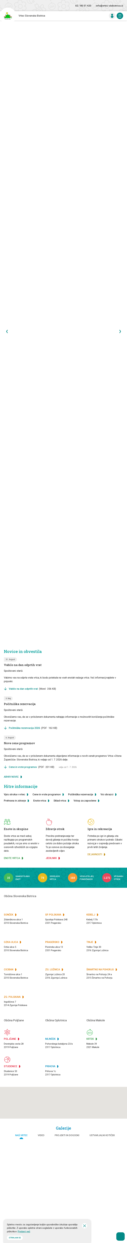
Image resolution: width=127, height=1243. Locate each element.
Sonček (8, 914)
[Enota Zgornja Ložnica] (21, 1207)
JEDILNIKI (51, 858)
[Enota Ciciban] (106, 1156)
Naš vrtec (21, 1135)
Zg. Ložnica (52, 969)
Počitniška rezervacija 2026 (33, 728)
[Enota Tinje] (106, 1207)
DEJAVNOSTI (95, 854)
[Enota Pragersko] (106, 1181)
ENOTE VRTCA (12, 858)
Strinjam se (15, 1238)
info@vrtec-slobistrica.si (109, 5)
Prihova (50, 1066)
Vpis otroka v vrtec (14, 794)
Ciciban (8, 969)
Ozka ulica (11, 942)
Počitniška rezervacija (80, 794)
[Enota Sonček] (21, 1156)
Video (41, 1135)
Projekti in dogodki (67, 1135)
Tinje (89, 942)
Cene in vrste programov (31, 767)
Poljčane (10, 1038)
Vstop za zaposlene (85, 800)
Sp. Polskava (53, 914)
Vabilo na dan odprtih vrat (32, 688)
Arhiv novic (11, 776)
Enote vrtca (39, 800)
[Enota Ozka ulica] (63, 1156)
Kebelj (90, 914)
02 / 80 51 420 (83, 5)
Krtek (90, 1038)
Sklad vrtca (60, 800)
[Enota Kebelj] (63, 1207)
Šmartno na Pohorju (100, 969)
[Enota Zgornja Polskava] (21, 1181)
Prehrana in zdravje (15, 800)
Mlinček (50, 1038)
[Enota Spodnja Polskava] (63, 1181)
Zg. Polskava (12, 996)
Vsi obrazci (107, 794)
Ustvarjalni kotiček (102, 1135)
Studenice (10, 1066)
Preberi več (24, 1231)
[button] (69, 1096)
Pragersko (52, 942)
